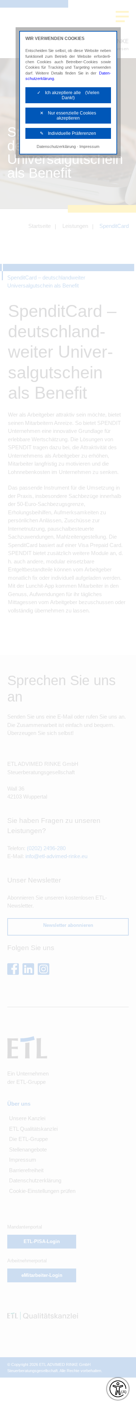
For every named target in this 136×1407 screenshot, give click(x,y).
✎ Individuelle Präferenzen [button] (68, 133)
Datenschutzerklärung (56, 146)
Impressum (89, 146)
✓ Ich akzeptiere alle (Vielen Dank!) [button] (68, 95)
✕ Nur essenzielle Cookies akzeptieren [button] (68, 115)
